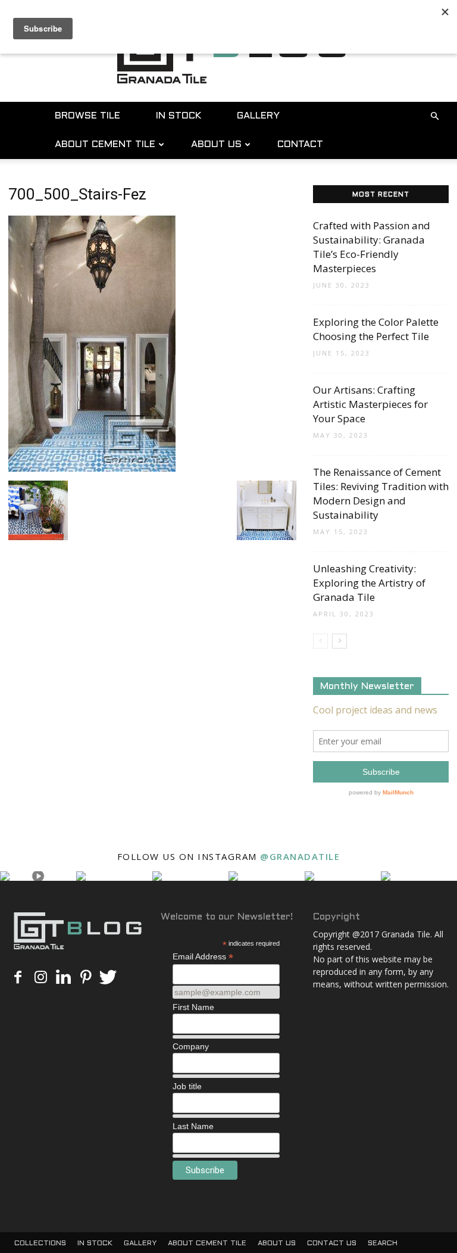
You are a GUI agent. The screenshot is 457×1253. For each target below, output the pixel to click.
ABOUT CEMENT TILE (105, 144)
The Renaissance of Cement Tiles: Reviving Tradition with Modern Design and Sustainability (381, 493)
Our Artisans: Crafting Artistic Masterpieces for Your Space (370, 404)
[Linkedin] (63, 977)
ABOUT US (216, 144)
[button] (434, 116)
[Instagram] (40, 977)
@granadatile (300, 856)
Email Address (203, 956)
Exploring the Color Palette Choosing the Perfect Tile (376, 329)
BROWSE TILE (87, 115)
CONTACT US (331, 1243)
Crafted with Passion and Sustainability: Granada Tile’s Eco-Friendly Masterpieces (371, 247)
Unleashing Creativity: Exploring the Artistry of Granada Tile (369, 583)
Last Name (193, 1126)
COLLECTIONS (40, 1243)
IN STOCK (178, 115)
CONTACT (300, 144)
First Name (193, 1007)
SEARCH (382, 1243)
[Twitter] (108, 977)
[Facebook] (17, 977)
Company (191, 1046)
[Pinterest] (85, 977)
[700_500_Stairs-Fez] (92, 468)
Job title (187, 1086)
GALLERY (258, 115)
